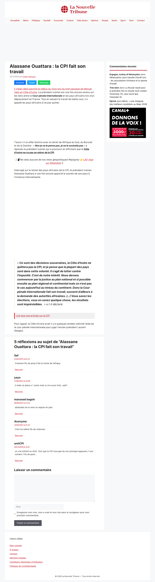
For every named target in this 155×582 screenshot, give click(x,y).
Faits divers (82, 20)
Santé (114, 20)
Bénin (25, 20)
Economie (58, 20)
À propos (14, 549)
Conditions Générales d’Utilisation (26, 562)
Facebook (20, 83)
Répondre (19, 370)
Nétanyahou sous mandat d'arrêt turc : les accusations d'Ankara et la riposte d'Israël (128, 80)
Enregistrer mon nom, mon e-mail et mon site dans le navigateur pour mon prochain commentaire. (53, 514)
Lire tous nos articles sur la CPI (33, 315)
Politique (36, 20)
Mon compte (16, 545)
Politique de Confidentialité (23, 566)
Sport (123, 20)
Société (46, 20)
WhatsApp (44, 83)
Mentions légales (18, 558)
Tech (131, 20)
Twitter (32, 83)
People (105, 20)
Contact (141, 20)
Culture (70, 20)
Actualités (15, 20)
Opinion (94, 20)
